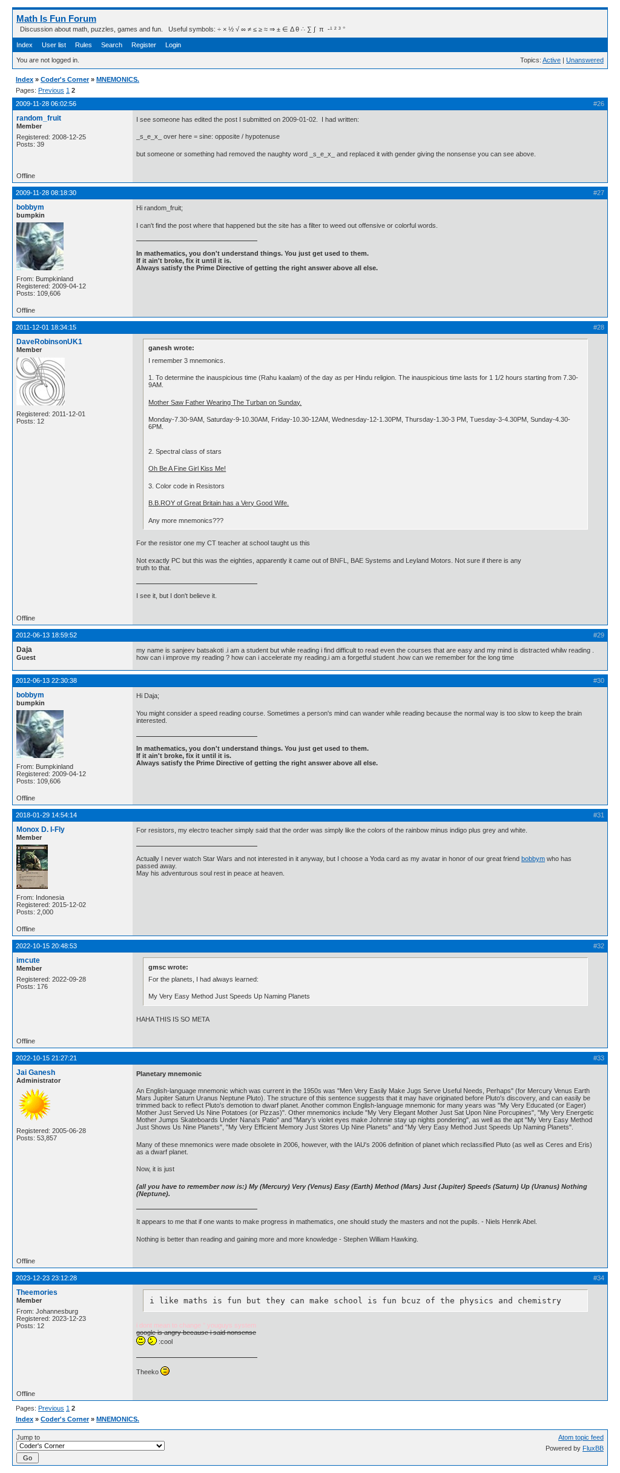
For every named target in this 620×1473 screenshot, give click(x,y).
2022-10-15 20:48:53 (46, 945)
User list (54, 44)
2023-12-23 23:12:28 (46, 1278)
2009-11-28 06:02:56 (46, 103)
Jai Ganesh (35, 1072)
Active (551, 60)
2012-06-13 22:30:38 (46, 680)
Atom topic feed (581, 1437)
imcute (28, 960)
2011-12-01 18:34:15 (46, 327)
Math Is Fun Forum (56, 18)
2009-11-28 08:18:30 (46, 192)
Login (173, 44)
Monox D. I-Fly (40, 829)
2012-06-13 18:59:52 (46, 635)
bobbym (30, 207)
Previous (51, 90)
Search (111, 44)
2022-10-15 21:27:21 (46, 1058)
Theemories (37, 1292)
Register (143, 44)
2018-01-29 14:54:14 (46, 815)
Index (24, 44)
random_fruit (38, 118)
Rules (83, 44)
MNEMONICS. (117, 79)
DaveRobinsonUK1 (49, 341)
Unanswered (585, 60)
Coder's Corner (65, 79)
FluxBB (593, 1448)
